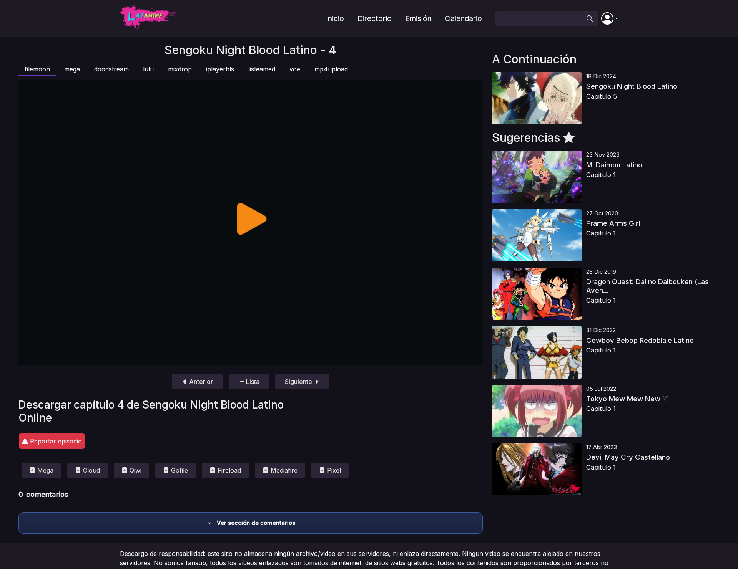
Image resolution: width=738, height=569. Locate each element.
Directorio (374, 18)
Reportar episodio (55, 441)
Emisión (418, 18)
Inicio (335, 18)
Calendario (463, 18)
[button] (609, 18)
